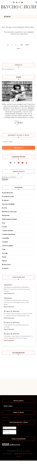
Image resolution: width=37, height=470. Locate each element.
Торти (4, 257)
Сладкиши (5, 238)
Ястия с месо (6, 264)
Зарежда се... (6, 418)
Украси (4, 261)
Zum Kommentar (9, 293)
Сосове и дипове (7, 245)
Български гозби (8, 196)
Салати (4, 227)
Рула (3, 223)
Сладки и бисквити (8, 234)
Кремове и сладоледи (9, 211)
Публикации (8, 428)
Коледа (4, 208)
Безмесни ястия (7, 193)
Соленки (5, 242)
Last (18, 48)
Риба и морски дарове (9, 219)
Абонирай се (18, 148)
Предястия (5, 215)
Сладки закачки (7, 230)
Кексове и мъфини (8, 204)
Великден (5, 200)
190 (21, 45)
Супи (3, 249)
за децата (5, 268)
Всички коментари (6, 432)
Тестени (4, 253)
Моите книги (8, 406)
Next (27, 45)
